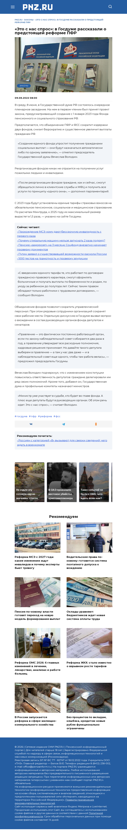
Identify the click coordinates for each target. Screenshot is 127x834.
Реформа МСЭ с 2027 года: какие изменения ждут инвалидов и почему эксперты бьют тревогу (37, 562)
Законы (28, 20)
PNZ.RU (18, 20)
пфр (33, 416)
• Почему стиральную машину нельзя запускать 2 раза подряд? (61, 240)
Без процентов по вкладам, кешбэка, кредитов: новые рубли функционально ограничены (86, 723)
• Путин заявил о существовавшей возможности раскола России (62, 254)
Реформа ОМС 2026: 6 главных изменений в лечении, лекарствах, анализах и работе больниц (37, 668)
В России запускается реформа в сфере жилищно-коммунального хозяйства (36, 721)
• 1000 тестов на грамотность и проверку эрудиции (52, 258)
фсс (58, 416)
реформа (46, 416)
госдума (22, 416)
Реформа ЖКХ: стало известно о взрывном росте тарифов (89, 664)
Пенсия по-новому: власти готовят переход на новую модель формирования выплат (37, 615)
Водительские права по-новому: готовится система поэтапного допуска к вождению (87, 562)
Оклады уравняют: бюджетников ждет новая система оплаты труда (86, 615)
